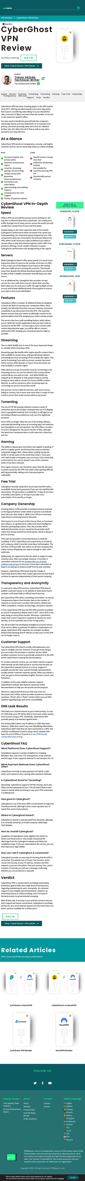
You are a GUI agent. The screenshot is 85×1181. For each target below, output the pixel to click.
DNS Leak (22, 96)
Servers (12, 94)
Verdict (46, 97)
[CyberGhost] (64, 45)
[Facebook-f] (42, 1083)
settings (61, 1179)
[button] (78, 8)
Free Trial (66, 94)
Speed (4, 94)
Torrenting (45, 94)
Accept (73, 1177)
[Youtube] (49, 1083)
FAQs (38, 97)
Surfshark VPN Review (21, 1050)
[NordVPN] (70, 221)
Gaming (55, 94)
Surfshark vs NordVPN (21, 1005)
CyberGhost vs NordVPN (64, 1005)
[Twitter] (35, 1083)
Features (22, 94)
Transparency (9, 96)
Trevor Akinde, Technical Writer (27, 78)
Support (30, 97)
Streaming (33, 94)
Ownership (77, 94)
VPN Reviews (7, 18)
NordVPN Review (64, 1050)
